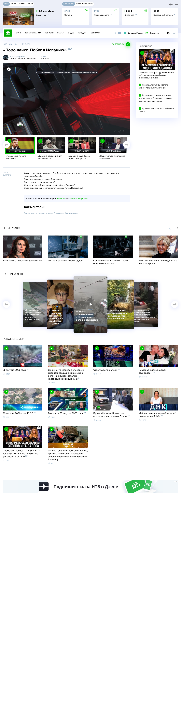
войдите (60, 199)
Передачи (82, 33)
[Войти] (168, 33)
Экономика (154, 33)
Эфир (18, 33)
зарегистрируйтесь (78, 199)
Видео (71, 33)
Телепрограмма (33, 33)
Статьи (60, 33)
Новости (49, 33)
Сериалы (95, 33)
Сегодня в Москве (135, 33)
